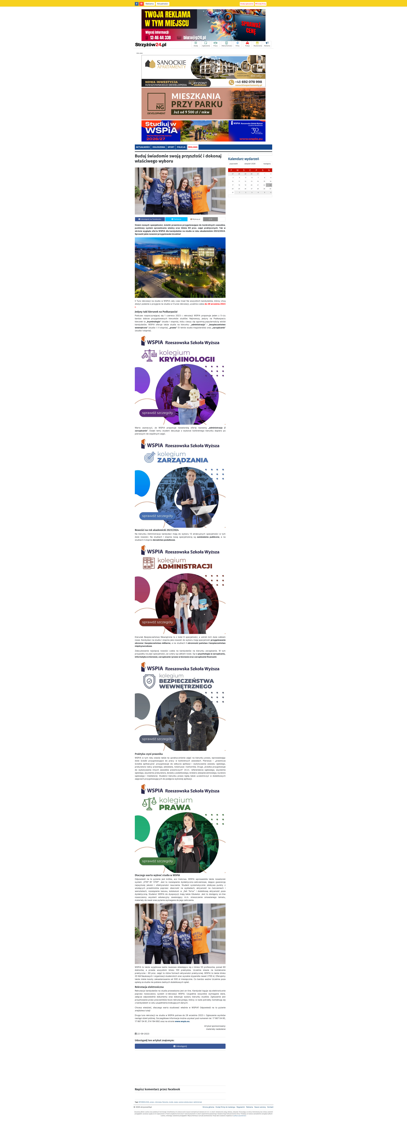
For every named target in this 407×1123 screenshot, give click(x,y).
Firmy (237, 46)
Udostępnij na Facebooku (150, 219)
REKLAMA (192, 147)
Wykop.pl (196, 219)
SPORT (171, 147)
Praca (215, 46)
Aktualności (162, 4)
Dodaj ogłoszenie (246, 4)
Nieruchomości (227, 46)
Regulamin (241, 1107)
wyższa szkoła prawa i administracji (190, 1102)
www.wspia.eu (182, 1021)
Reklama (150, 4)
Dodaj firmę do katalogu (225, 1107)
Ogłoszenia (206, 46)
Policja (247, 46)
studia (171, 1102)
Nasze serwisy (260, 1107)
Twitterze (177, 219)
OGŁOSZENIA (159, 147)
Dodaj (196, 46)
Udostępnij (181, 1046)
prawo (152, 1102)
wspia (176, 1102)
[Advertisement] (157, 1067)
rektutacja (158, 1102)
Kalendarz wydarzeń (243, 159)
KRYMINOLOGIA (144, 1102)
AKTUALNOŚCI (143, 147)
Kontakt (270, 1107)
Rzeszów (165, 1102)
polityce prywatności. (240, 1115)
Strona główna (208, 1107)
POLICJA (181, 147)
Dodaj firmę (261, 4)
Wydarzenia (257, 46)
